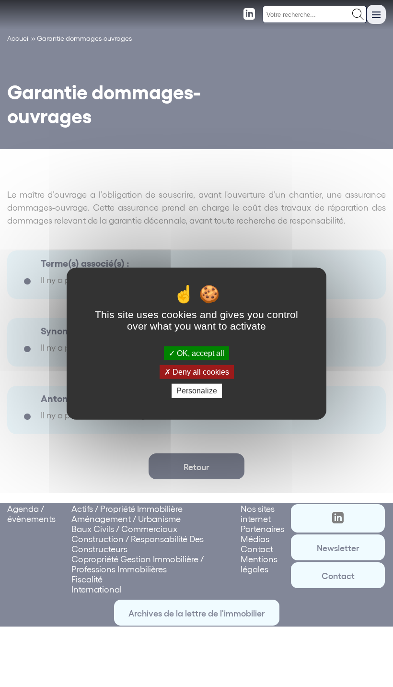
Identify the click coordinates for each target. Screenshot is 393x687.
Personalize (196, 391)
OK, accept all (199, 353)
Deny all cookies (200, 372)
